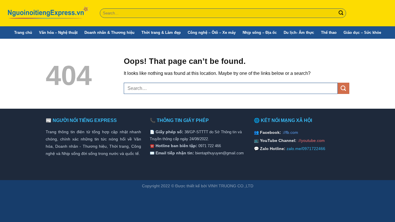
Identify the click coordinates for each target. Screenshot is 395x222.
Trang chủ (23, 32)
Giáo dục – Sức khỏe (362, 32)
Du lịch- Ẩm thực (299, 32)
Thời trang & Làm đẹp (161, 32)
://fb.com (290, 132)
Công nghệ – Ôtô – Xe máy (212, 32)
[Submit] (341, 13)
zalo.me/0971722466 (306, 148)
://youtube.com (311, 140)
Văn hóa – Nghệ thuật (58, 32)
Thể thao (329, 32)
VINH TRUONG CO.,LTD (230, 186)
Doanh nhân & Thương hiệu (109, 32)
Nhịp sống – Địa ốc (260, 32)
